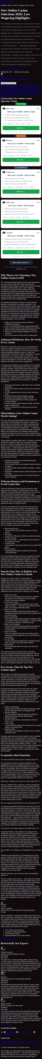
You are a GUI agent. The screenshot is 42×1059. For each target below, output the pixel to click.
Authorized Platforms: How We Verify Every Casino (18, 87)
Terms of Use (15, 1042)
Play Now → (21, 128)
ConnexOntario (10, 1032)
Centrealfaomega (6, 2)
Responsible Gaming (11, 1044)
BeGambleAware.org (21, 269)
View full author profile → (9, 939)
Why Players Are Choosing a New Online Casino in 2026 (20, 85)
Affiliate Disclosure (26, 1042)
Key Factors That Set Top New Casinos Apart (19, 93)
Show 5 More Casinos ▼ (21, 262)
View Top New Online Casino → (12, 70)
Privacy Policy (5, 1042)
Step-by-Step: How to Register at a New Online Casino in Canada (21, 91)
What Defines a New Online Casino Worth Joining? (20, 88)
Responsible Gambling (24, 1032)
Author (3, 3)
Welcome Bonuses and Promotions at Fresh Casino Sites (19, 90)
